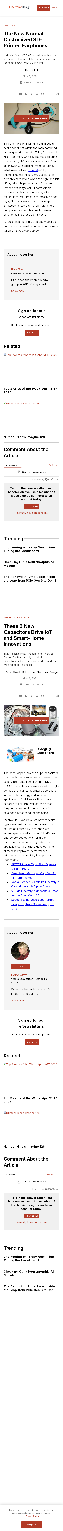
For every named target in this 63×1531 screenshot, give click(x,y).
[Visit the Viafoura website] (51, 479)
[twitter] (31, 94)
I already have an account (32, 512)
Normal (33, 170)
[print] (57, 94)
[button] (6, 8)
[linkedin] (26, 94)
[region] (31, 472)
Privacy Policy (32, 1516)
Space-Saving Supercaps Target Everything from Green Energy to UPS (32, 904)
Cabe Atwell (12, 672)
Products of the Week (16, 618)
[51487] (20, 754)
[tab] (12, 465)
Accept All (31, 1524)
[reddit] (37, 94)
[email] (42, 94)
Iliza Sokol (31, 70)
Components (11, 25)
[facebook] (20, 94)
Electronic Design (47, 672)
